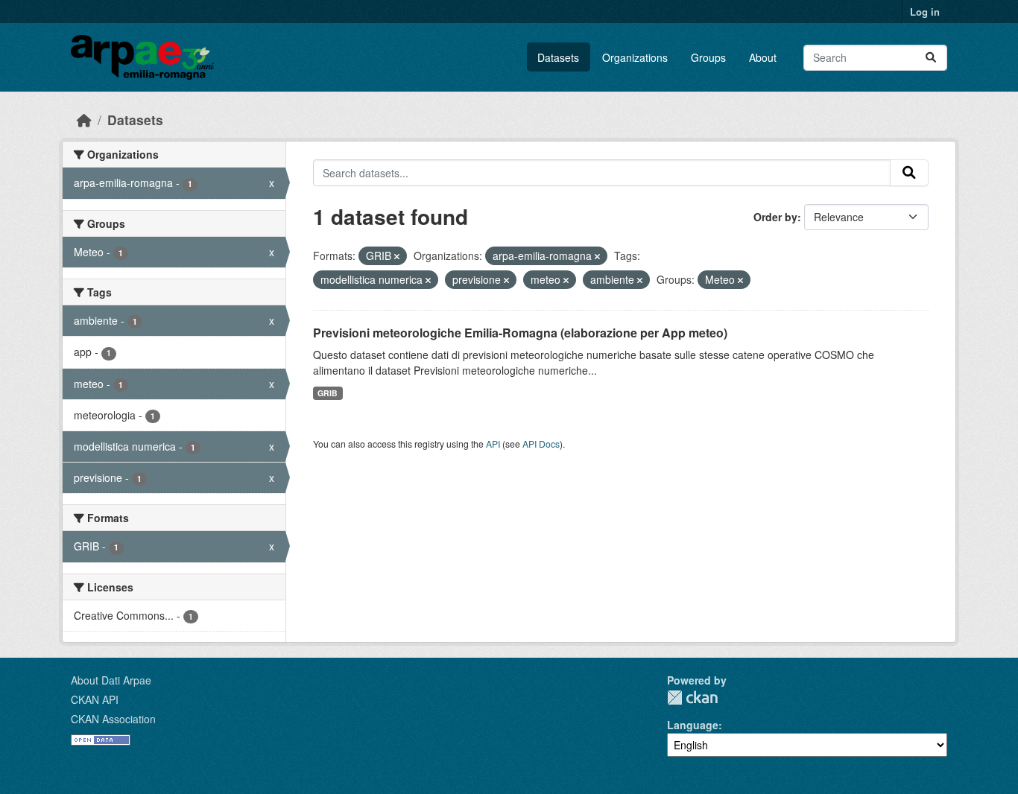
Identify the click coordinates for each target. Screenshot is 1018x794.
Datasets (558, 57)
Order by (775, 216)
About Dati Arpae (111, 680)
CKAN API (94, 699)
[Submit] (931, 58)
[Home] (84, 119)
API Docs (541, 443)
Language (692, 724)
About (763, 57)
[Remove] (396, 256)
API (493, 443)
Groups (708, 57)
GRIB (327, 392)
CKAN (692, 697)
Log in (925, 11)
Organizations (635, 57)
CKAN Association (113, 718)
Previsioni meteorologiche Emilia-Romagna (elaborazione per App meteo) (520, 332)
